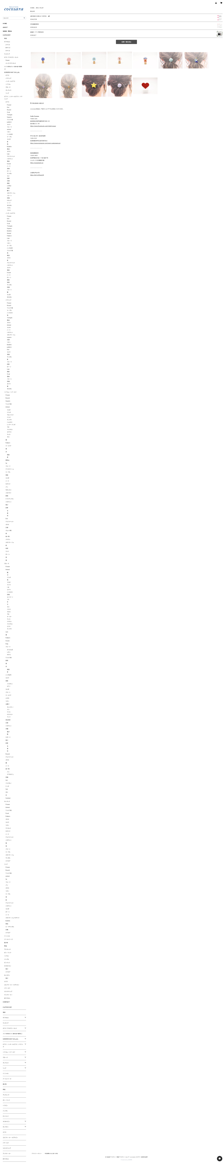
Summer (8, 798)
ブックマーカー (8, 995)
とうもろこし (10, 774)
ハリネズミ (10, 313)
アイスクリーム (10, 469)
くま (8, 587)
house (9, 163)
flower (8, 60)
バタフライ (8, 493)
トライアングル (10, 499)
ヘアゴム (8, 84)
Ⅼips (8, 238)
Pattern (9, 236)
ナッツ (8, 717)
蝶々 (8, 190)
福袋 (5, 38)
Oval (8, 112)
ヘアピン (6, 956)
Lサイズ (8, 44)
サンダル (9, 173)
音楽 (8, 161)
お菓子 (7, 704)
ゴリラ (8, 626)
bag (7, 643)
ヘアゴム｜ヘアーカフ (10, 392)
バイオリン (10, 684)
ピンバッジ (7, 962)
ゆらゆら (9, 205)
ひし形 (9, 294)
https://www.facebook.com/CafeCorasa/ (43, 126)
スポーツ (8, 737)
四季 (8, 178)
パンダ (9, 412)
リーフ (8, 203)
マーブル (9, 136)
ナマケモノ (10, 429)
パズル (9, 208)
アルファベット (11, 156)
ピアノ (8, 686)
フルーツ (9, 127)
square (9, 337)
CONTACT (6, 1002)
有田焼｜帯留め (7, 31)
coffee (9, 185)
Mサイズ (8, 47)
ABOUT (5, 27)
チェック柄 (8, 530)
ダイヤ (8, 384)
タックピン (7, 975)
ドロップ (9, 200)
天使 (8, 181)
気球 (7, 548)
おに (7, 792)
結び (7, 505)
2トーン (9, 171)
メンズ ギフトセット (11, 63)
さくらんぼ (10, 649)
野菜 (7, 496)
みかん (9, 654)
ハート (8, 166)
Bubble (9, 146)
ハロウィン (10, 159)
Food (7, 813)
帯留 (5, 946)
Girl (7, 780)
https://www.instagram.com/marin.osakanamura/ (45, 143)
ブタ (8, 427)
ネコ (8, 437)
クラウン (8, 539)
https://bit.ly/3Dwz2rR (37, 175)
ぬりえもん (7, 998)
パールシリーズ (8, 939)
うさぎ (8, 410)
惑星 (8, 183)
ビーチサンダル (10, 926)
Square (9, 117)
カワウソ (9, 432)
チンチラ (9, 419)
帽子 (8, 731)
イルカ (8, 210)
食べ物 (7, 536)
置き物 (6, 942)
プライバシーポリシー (37, 1153)
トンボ (7, 786)
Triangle (9, 114)
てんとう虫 (10, 119)
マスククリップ (8, 991)
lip (6, 463)
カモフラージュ (11, 193)
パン (7, 487)
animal (9, 129)
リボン (8, 132)
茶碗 (7, 777)
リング (7, 93)
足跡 (8, 188)
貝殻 (8, 168)
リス (8, 599)
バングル (6, 959)
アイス (8, 712)
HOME (32, 8)
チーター (9, 616)
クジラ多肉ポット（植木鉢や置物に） (13, 1033)
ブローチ (8, 87)
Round (9, 110)
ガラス (8, 151)
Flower (9, 105)
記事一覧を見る (126, 42)
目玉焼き (8, 720)
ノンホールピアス (10, 81)
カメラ (8, 124)
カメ (8, 176)
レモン (8, 652)
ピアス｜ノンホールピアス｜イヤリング (13, 1045)
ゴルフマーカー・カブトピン (11, 985)
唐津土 (7, 460)
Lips (8, 154)
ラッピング (7, 54)
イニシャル (7, 936)
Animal (9, 233)
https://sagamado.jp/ (36, 163)
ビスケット (10, 714)
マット (7, 551)
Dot (8, 107)
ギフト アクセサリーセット (11, 57)
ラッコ (8, 434)
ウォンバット (10, 415)
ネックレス (8, 90)
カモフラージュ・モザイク (12, 918)
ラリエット (8, 828)
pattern (9, 122)
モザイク (8, 484)
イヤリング (8, 78)
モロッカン (8, 490)
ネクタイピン (7, 966)
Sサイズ (8, 50)
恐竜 (8, 198)
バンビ (9, 417)
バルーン (9, 195)
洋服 (7, 729)
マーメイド (8, 446)
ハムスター (10, 422)
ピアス (7, 75)
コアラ (8, 589)
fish (7, 789)
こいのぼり (10, 134)
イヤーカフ (7, 988)
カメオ (8, 139)
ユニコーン (10, 597)
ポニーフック (7, 952)
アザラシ (9, 621)
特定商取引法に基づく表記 (51, 1153)
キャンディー (10, 707)
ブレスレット (7, 949)
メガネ (7, 698)
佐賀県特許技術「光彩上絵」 (12, 72)
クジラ (9, 584)
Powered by (124, 1159)
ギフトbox (7, 41)
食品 (8, 149)
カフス (6, 981)
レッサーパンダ (11, 424)
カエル (9, 611)
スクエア (8, 861)
